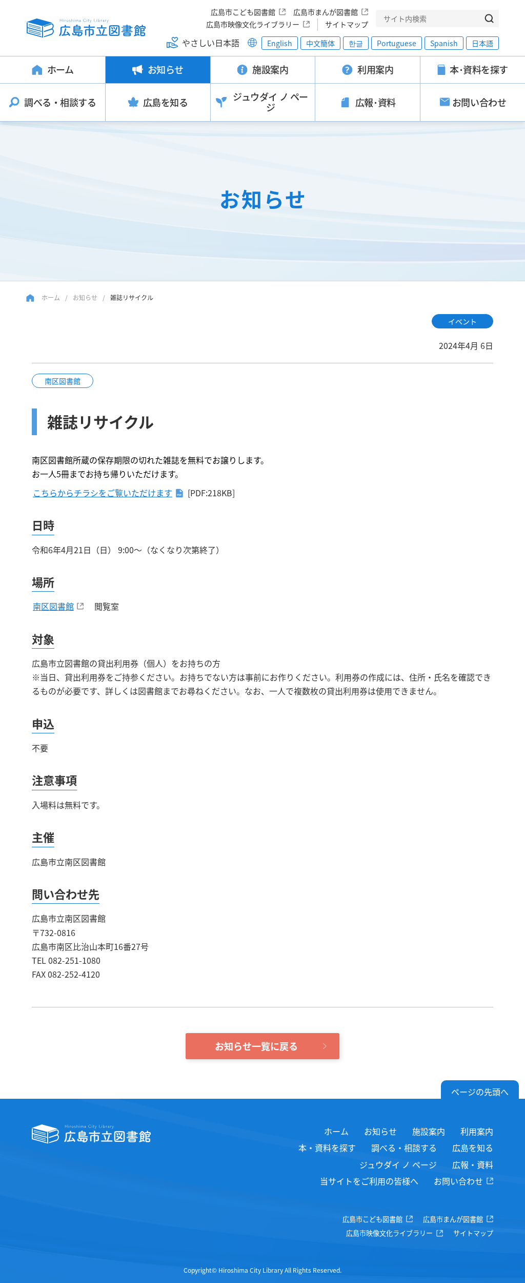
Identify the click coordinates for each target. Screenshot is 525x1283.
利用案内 (476, 1131)
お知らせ (85, 297)
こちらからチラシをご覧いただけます (102, 493)
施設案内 (428, 1131)
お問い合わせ (458, 1181)
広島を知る (472, 1147)
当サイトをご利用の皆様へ (369, 1181)
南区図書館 (53, 606)
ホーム (51, 297)
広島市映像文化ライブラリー (252, 24)
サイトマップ (346, 24)
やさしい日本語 (210, 42)
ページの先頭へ (480, 1091)
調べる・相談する (404, 1147)
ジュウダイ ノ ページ (398, 1164)
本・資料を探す (327, 1147)
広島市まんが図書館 (325, 12)
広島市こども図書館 (243, 12)
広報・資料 (472, 1164)
